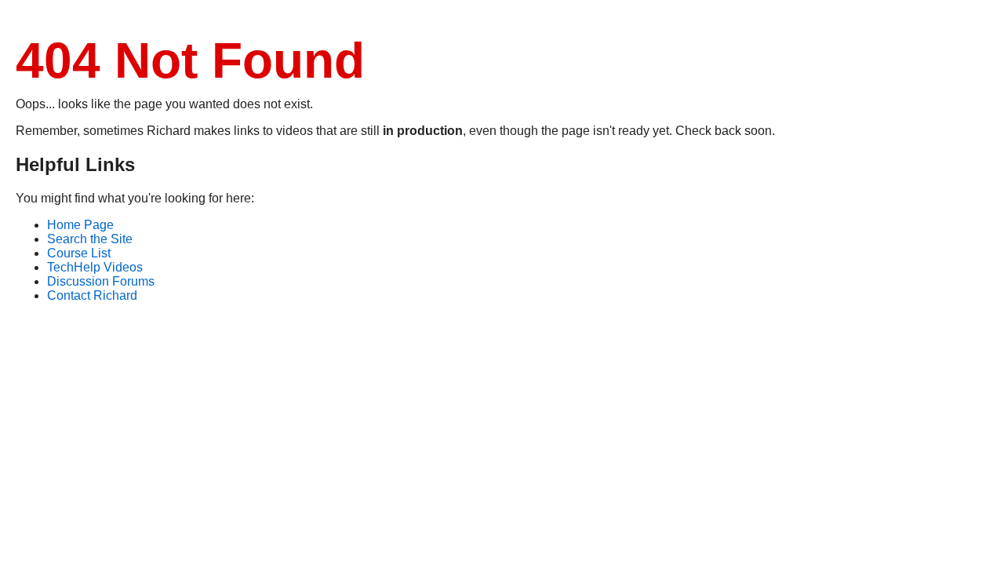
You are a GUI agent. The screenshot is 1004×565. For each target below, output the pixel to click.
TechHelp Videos (95, 267)
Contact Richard (92, 295)
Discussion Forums (101, 281)
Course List (79, 253)
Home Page (80, 224)
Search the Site (90, 239)
